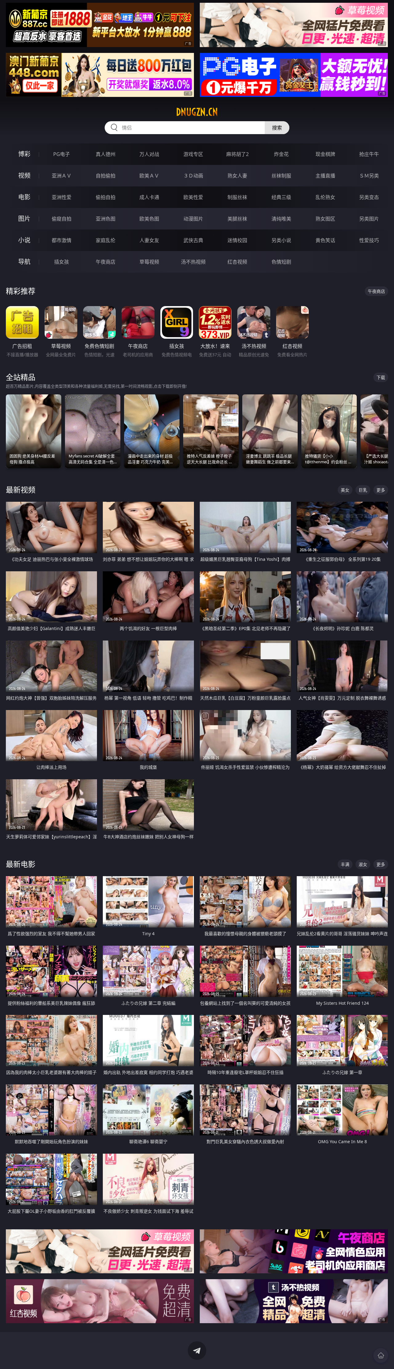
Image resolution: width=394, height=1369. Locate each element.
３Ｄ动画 (193, 175)
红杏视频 (237, 261)
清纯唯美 (281, 218)
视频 (24, 175)
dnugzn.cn (197, 112)
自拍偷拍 (105, 175)
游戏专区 (193, 154)
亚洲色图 (105, 218)
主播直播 (325, 175)
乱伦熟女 (325, 197)
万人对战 (149, 154)
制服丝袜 (237, 197)
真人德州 (105, 154)
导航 (24, 261)
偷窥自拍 (61, 218)
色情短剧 (281, 261)
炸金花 (281, 154)
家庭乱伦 (105, 240)
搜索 (277, 127)
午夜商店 (105, 261)
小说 (24, 240)
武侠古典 (193, 240)
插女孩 (61, 261)
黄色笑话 (325, 240)
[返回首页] (380, 1355)
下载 (380, 377)
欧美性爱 (193, 197)
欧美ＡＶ (149, 175)
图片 (24, 218)
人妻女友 (149, 240)
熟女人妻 (237, 175)
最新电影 (20, 864)
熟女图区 (325, 218)
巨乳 (363, 490)
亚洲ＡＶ (61, 175)
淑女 (363, 864)
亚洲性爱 (61, 197)
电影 (24, 197)
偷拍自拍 (105, 197)
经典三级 (281, 197)
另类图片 (369, 218)
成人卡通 (149, 197)
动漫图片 (193, 218)
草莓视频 (149, 261)
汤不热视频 (193, 261)
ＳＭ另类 (369, 175)
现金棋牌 (325, 154)
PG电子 (61, 154)
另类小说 (281, 240)
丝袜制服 (281, 175)
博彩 (24, 154)
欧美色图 (149, 218)
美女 (345, 490)
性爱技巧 (369, 240)
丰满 (345, 864)
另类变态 (369, 197)
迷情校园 (237, 240)
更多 (380, 490)
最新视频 (20, 490)
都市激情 (61, 240)
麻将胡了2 (237, 154)
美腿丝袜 (237, 218)
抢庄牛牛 (369, 154)
